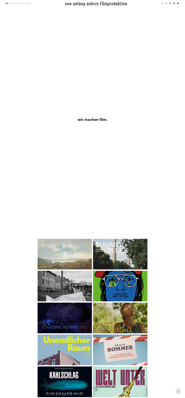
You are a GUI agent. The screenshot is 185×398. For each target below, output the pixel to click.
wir (23, 3)
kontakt (27, 3)
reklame (19, 3)
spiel (10, 3)
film (7, 3)
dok (14, 3)
